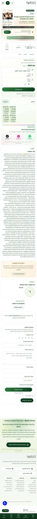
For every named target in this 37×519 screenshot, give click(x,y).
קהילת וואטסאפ (26, 468)
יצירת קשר (7, 32)
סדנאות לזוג (21, 490)
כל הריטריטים (30, 10)
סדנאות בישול (20, 482)
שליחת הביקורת (27, 400)
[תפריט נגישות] (5, 503)
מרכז (28, 81)
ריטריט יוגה (9, 488)
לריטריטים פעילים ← (18, 274)
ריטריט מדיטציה (8, 486)
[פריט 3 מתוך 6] (10, 22)
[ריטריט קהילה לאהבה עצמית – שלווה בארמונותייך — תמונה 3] (6, 110)
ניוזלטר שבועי (26, 473)
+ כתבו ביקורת (18, 307)
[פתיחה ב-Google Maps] (28, 84)
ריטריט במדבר (8, 490)
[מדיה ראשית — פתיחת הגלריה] (8, 14)
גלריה (19, 54)
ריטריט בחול (9, 482)
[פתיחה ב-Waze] (25, 84)
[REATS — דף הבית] (31, 3)
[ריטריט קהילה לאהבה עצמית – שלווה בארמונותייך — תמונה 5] (6, 118)
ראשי (34, 480)
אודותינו (34, 482)
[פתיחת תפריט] (3, 3)
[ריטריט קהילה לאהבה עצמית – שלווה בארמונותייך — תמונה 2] (13, 110)
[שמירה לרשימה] (4, 37)
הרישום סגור (19, 37)
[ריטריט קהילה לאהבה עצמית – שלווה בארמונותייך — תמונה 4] (13, 118)
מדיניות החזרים (32, 490)
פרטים (5, 510)
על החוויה (32, 54)
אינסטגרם (8, 468)
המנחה (25, 54)
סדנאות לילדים (20, 486)
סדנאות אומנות (20, 484)
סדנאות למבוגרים (19, 488)
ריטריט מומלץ (8, 480)
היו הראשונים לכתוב (15, 316)
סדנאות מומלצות (19, 480)
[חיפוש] (12, 3)
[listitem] (30, 137)
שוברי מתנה (33, 492)
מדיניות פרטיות (32, 486)
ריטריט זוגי (9, 484)
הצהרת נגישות (32, 484)
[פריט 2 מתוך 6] (5, 22)
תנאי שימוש (33, 488)
